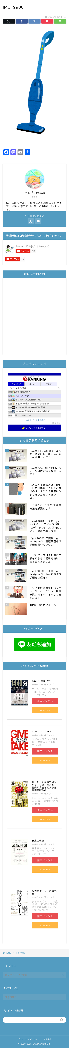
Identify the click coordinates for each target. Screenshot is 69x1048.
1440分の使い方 (41, 681)
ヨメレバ (49, 684)
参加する (56, 423)
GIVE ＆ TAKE (41, 731)
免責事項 (47, 1039)
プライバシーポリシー (27, 1039)
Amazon (45, 710)
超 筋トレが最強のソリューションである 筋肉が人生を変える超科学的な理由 (44, 786)
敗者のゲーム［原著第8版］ (45, 892)
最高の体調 (38, 840)
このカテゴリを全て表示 (34, 420)
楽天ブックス (45, 700)
